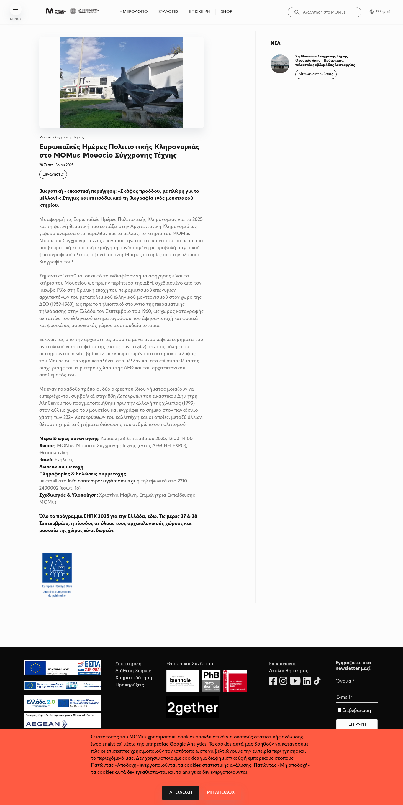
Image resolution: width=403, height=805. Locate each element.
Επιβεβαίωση (356, 710)
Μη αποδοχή (222, 793)
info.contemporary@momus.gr (101, 481)
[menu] (16, 9)
